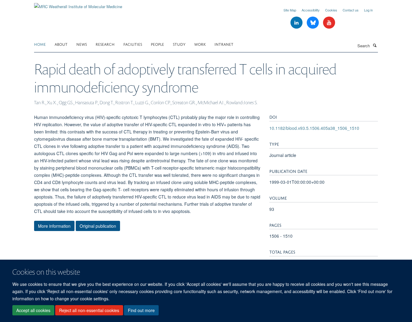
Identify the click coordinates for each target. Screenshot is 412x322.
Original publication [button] (98, 226)
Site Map (290, 10)
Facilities (132, 44)
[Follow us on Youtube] (329, 23)
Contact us (351, 10)
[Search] (374, 45)
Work (200, 44)
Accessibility (311, 10)
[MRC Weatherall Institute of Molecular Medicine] (78, 4)
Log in (368, 10)
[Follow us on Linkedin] (297, 23)
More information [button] (54, 226)
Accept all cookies (33, 310)
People (157, 44)
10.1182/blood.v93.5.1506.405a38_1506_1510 (314, 128)
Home (40, 44)
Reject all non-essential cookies (89, 310)
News (81, 44)
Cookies (331, 10)
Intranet (223, 44)
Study (179, 44)
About (61, 44)
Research (105, 44)
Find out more (141, 310)
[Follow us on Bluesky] (313, 23)
